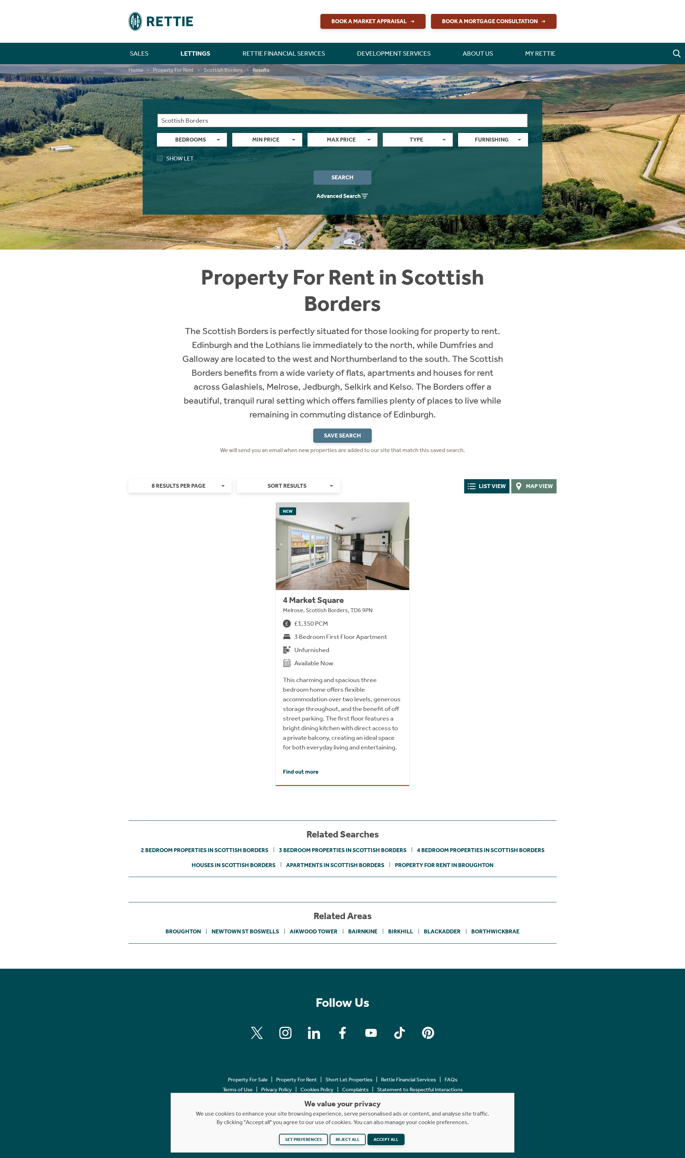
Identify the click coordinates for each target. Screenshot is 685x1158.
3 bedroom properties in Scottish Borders (342, 850)
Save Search (342, 435)
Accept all (386, 1139)
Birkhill (400, 931)
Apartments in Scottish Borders (335, 865)
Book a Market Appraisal (369, 21)
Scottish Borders (223, 70)
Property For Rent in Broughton (444, 865)
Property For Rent (173, 70)
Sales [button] (139, 53)
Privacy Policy (276, 1089)
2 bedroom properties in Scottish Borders (204, 850)
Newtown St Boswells (245, 931)
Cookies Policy (317, 1089)
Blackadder (442, 931)
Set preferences (303, 1139)
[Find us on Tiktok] (400, 1033)
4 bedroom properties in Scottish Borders (480, 850)
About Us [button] (478, 53)
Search (342, 177)
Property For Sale (248, 1079)
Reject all (348, 1139)
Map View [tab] (539, 486)
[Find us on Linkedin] (314, 1033)
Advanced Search (338, 196)
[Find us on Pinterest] (428, 1033)
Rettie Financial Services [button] (284, 53)
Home (135, 70)
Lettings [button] (195, 53)
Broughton (183, 931)
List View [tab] (492, 486)
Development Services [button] (394, 53)
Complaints (355, 1089)
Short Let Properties (348, 1079)
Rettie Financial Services (408, 1079)
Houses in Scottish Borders (233, 865)
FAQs (451, 1079)
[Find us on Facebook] (342, 1033)
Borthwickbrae (495, 931)
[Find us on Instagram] (285, 1033)
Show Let (180, 158)
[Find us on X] (257, 1033)
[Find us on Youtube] (371, 1033)
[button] (677, 53)
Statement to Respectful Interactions (420, 1089)
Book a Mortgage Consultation (490, 21)
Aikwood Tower (314, 931)
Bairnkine (362, 931)
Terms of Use (238, 1089)
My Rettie (540, 53)
